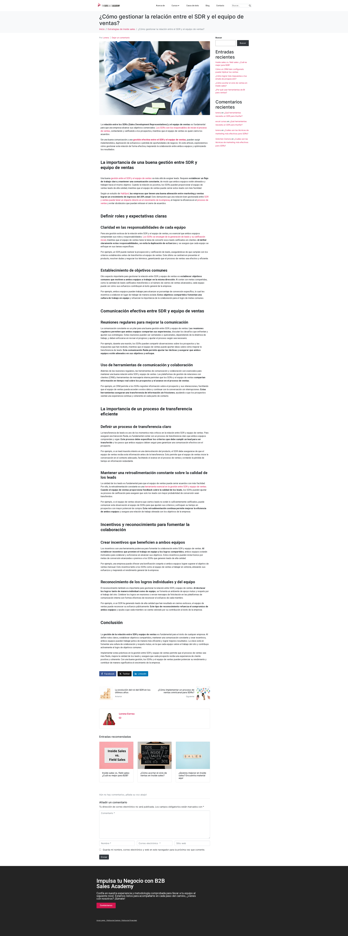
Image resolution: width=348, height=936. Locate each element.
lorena (218, 112)
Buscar (218, 37)
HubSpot (125, 193)
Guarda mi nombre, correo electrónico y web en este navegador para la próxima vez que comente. (154, 849)
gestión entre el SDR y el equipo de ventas (131, 178)
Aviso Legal (101, 920)
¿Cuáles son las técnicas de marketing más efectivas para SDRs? (231, 142)
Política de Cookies (113, 920)
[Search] (249, 5)
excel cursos (221, 121)
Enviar (104, 857)
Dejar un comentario (121, 37)
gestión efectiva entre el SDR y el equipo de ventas (159, 139)
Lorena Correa (126, 713)
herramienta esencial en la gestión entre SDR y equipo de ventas (175, 486)
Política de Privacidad (129, 920)
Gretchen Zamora (223, 139)
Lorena (106, 37)
